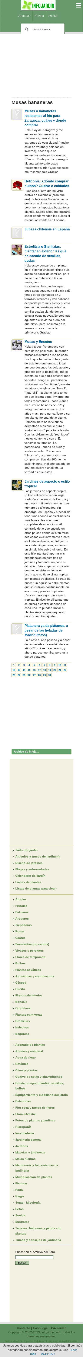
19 (49, 670)
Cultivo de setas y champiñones (38, 1076)
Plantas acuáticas (28, 969)
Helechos (22, 1027)
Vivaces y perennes (29, 950)
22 (65, 670)
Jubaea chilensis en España (47, 229)
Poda (19, 1189)
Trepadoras (23, 925)
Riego (19, 1196)
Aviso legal (41, 1328)
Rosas (19, 931)
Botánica (21, 1064)
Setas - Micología (27, 1202)
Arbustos (22, 918)
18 (44, 670)
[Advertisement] (41, 64)
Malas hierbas (25, 1158)
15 (29, 670)
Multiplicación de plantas (33, 1177)
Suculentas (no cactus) (32, 944)
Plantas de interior (28, 995)
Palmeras (22, 912)
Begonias (22, 1033)
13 (19, 670)
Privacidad (58, 1328)
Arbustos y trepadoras (46, 1341)
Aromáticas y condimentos (34, 976)
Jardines (21, 1146)
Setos (19, 1209)
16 (34, 670)
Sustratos (22, 1221)
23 (14, 675)
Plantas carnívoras (28, 1014)
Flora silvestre (25, 1114)
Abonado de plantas (30, 1044)
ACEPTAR (48, 1354)
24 (19, 675)
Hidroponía (23, 1126)
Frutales (21, 905)
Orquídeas (22, 1008)
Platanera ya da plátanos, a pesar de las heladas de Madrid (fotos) (46, 630)
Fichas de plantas (28, 882)
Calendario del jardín (30, 875)
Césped (20, 982)
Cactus (20, 937)
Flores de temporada (30, 957)
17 (39, 670)
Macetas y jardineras (30, 1152)
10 (60, 665)
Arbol (30, 1341)
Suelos (20, 1215)
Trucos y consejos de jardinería (38, 1240)
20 (54, 670)
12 (14, 670)
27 (34, 675)
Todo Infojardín (26, 850)
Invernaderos (24, 1133)
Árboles (21, 899)
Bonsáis (21, 1001)
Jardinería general (28, 1139)
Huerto (20, 989)
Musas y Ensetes (38, 342)
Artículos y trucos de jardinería (37, 856)
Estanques (23, 1101)
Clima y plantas (26, 1070)
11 (65, 665)
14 (24, 670)
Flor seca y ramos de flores (35, 1107)
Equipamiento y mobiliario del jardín (41, 1094)
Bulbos (20, 963)
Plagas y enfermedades (32, 869)
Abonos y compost (29, 1051)
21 (60, 670)
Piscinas (21, 1183)
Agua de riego (25, 1057)
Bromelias (22, 1021)
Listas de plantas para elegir (36, 888)
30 (49, 675)
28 (39, 675)
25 (24, 675)
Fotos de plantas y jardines (35, 1120)
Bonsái (62, 1341)
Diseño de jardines (29, 863)
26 (29, 675)
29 (44, 675)
